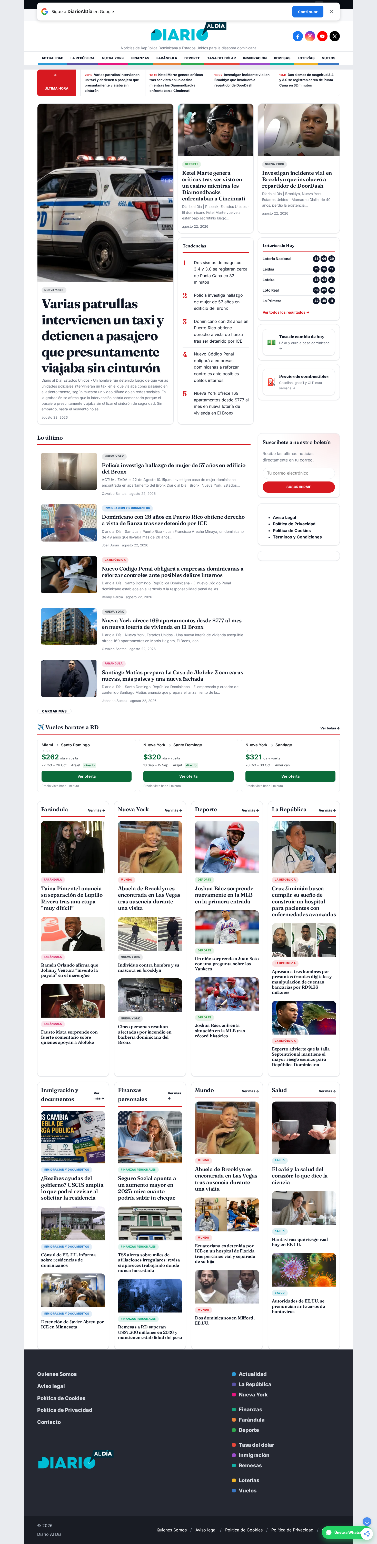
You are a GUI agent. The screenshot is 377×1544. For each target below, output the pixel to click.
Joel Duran (110, 545)
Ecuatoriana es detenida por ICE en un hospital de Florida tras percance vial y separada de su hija (225, 1253)
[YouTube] (322, 36)
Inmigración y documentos (127, 508)
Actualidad (52, 58)
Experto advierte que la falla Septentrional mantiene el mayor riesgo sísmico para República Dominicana (301, 1056)
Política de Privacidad (64, 1410)
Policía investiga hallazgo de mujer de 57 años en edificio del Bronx (218, 302)
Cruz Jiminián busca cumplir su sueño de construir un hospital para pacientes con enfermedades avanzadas (304, 901)
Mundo (126, 879)
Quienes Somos (57, 1374)
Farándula (166, 58)
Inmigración (255, 58)
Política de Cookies (61, 1398)
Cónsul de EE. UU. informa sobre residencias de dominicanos (68, 1260)
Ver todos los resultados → (286, 312)
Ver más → (96, 810)
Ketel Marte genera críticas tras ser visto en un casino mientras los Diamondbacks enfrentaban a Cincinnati (176, 83)
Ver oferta (86, 776)
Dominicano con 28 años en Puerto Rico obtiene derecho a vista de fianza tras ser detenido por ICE (221, 331)
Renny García (112, 597)
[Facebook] (298, 36)
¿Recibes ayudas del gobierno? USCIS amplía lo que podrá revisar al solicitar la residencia (72, 1188)
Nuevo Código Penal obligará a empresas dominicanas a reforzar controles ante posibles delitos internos (216, 367)
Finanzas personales (138, 1169)
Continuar (308, 11)
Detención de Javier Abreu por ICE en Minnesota (72, 1324)
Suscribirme (298, 487)
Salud (280, 1160)
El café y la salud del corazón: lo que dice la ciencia (300, 1175)
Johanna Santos (114, 701)
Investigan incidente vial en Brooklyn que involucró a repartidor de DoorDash (242, 80)
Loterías (306, 58)
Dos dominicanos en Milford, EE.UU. (224, 1320)
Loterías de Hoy (278, 245)
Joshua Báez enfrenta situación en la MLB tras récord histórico (220, 1030)
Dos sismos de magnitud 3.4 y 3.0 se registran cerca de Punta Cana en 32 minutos (306, 80)
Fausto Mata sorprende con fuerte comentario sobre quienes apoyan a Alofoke (69, 1037)
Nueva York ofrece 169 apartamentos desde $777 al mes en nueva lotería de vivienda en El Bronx (221, 403)
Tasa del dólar (221, 58)
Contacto (49, 1422)
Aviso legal (51, 1386)
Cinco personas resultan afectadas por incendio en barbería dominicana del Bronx (145, 1034)
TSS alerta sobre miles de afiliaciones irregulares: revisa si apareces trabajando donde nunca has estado (149, 1262)
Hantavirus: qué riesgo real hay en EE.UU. (300, 1242)
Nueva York (113, 58)
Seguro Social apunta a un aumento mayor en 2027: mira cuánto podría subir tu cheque (147, 1188)
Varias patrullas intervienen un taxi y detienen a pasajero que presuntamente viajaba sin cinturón (112, 83)
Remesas (282, 58)
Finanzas (140, 58)
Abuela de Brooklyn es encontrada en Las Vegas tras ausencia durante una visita (149, 898)
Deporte (192, 58)
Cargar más (54, 711)
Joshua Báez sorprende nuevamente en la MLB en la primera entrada (224, 894)
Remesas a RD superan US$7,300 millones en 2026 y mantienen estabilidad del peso (150, 1332)
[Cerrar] (331, 11)
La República (83, 58)
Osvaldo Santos (114, 493)
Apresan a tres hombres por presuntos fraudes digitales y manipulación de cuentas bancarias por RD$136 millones (302, 982)
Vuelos (328, 58)
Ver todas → (330, 728)
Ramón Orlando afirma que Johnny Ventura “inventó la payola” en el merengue (69, 970)
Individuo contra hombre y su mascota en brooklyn (148, 967)
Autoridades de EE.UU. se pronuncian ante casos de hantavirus (298, 1306)
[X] (335, 36)
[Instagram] (310, 36)
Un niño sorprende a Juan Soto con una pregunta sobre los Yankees (227, 964)
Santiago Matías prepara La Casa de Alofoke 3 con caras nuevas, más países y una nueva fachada (172, 675)
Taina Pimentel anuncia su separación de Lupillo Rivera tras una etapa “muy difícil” (72, 898)
